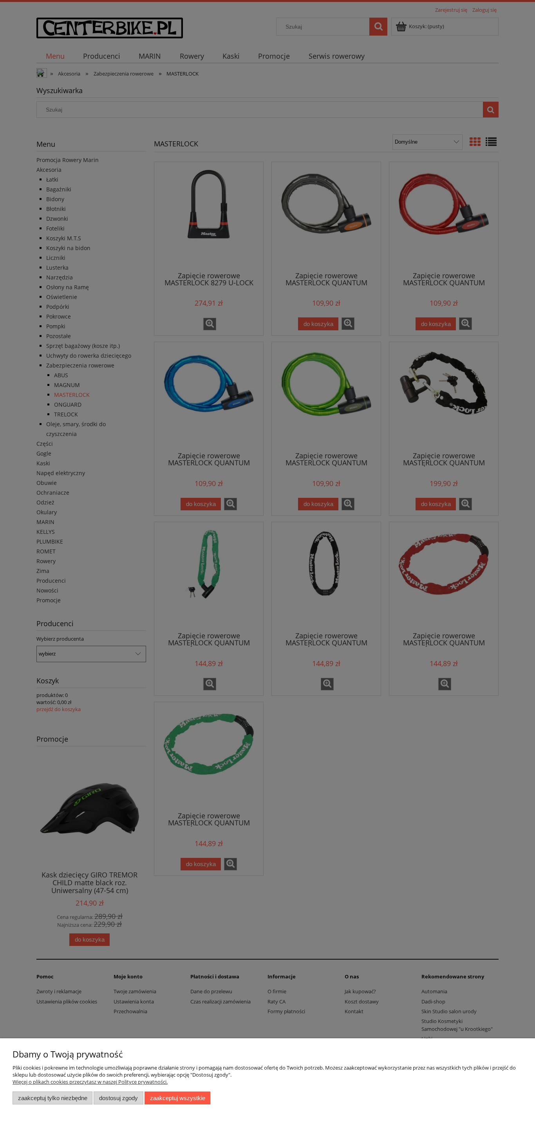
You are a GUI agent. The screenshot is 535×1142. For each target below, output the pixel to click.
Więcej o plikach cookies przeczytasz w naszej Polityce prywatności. (90, 1081)
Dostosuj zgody (118, 1098)
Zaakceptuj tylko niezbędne (52, 1098)
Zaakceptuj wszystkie (177, 1098)
